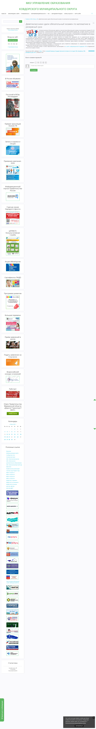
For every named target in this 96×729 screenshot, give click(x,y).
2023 (31, 19)
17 (17, 434)
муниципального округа (58, 9)
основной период (49, 51)
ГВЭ (84, 51)
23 (14, 437)
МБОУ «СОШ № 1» (10, 472)
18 (20, 434)
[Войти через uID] (36, 62)
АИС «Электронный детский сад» (14, 465)
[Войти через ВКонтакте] (9, 44)
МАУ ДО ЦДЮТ (9, 488)
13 (7, 434)
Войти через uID (13, 40)
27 (7, 439)
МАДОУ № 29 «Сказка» (11, 484)
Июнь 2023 (12, 424)
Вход (16, 30)
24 (17, 437)
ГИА (76, 51)
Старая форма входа (13, 47)
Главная (27, 19)
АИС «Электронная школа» (12, 459)
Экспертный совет (10, 457)
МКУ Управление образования (48, 3)
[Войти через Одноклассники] (16, 44)
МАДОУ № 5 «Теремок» (11, 480)
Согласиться (79, 725)
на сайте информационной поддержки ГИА (76, 46)
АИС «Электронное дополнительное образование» (14, 462)
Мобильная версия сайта (12, 453)
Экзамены (80, 51)
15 (11, 434)
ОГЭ (35, 52)
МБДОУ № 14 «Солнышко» (12, 482)
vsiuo (40, 51)
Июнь (34, 19)
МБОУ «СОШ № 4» (10, 478)
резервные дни (29, 52)
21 (9, 437)
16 (14, 434)
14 (9, 434)
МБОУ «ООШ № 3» (10, 476)
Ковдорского (29, 9)
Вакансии (8, 451)
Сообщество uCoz (10, 455)
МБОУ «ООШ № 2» (10, 474)
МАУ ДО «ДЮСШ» (10, 486)
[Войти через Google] (14, 44)
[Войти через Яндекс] (11, 44)
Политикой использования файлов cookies (75, 723)
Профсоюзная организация (13, 468)
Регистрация (11, 30)
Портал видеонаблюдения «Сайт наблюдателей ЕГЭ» (12, 582)
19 (4, 437)
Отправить (33, 70)
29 (11, 439)
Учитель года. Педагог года (13, 470)
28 (9, 439)
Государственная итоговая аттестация (65, 51)
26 (4, 439)
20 (7, 437)
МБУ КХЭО (8, 466)
